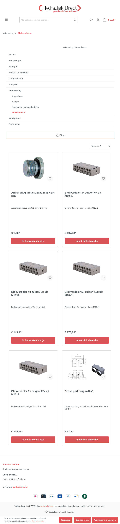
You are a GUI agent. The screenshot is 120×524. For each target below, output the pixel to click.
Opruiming (14, 124)
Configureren (82, 520)
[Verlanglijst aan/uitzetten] (50, 178)
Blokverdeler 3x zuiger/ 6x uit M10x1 (83, 194)
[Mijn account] (98, 20)
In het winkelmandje (33, 241)
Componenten (16, 78)
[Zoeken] (74, 20)
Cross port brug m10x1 (79, 391)
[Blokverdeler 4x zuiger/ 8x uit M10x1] (33, 268)
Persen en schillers (19, 72)
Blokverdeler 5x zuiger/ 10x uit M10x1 (84, 293)
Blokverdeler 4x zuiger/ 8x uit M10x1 (29, 293)
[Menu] (6, 19)
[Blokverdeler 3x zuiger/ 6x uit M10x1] (87, 169)
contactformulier (20, 487)
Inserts (12, 54)
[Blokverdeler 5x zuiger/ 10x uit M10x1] (87, 268)
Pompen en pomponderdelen (25, 107)
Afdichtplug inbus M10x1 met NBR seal (32, 194)
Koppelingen (15, 60)
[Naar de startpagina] (60, 8)
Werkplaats (14, 118)
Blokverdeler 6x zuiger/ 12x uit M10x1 (30, 393)
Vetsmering (15, 90)
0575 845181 (10, 474)
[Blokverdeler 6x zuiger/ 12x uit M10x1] (33, 367)
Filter (62, 135)
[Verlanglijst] (91, 20)
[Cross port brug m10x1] (87, 367)
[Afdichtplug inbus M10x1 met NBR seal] (33, 169)
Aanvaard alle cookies (105, 520)
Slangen (13, 66)
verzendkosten (47, 506)
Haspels (13, 84)
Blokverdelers (18, 112)
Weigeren (66, 520)
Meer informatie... (38, 521)
